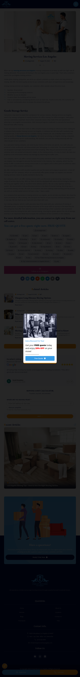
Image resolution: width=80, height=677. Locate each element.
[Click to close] (54, 316)
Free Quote (38, 358)
